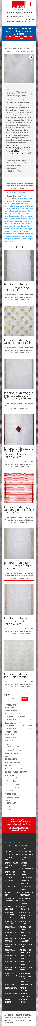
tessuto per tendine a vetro (13, 231)
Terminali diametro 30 (12, 723)
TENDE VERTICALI (13, 787)
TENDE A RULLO (12, 778)
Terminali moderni (11, 753)
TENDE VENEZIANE (13, 784)
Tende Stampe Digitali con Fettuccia (25, 979)
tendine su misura (10, 213)
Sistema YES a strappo (14, 747)
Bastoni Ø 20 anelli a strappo (16, 716)
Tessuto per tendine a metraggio (21, 229)
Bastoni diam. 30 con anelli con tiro (19, 729)
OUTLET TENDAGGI (10, 794)
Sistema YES (9, 744)
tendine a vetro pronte (22, 211)
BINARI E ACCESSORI (11, 791)
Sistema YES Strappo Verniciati (25, 900)
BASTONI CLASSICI (10, 705)
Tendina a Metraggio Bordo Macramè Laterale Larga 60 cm (18, 206)
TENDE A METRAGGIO (12, 762)
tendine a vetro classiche (17, 208)
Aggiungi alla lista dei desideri (14, 193)
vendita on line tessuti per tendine (15, 236)
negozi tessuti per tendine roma (19, 201)
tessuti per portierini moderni (14, 221)
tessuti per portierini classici (23, 218)
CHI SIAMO (7, 800)
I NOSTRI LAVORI (10, 803)
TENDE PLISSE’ (12, 781)
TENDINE (8, 765)
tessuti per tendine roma (12, 226)
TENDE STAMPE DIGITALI (13, 769)
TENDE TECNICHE (11, 775)
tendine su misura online (15, 216)
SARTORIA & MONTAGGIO (12, 797)
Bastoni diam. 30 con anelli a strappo (19, 725)
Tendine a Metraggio (15, 48)
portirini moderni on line (12, 203)
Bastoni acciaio (10, 734)
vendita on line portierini (25, 234)
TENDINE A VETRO (11, 994)
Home (5, 48)
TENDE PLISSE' (25, 973)
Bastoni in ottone (11, 711)
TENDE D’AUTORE (11, 759)
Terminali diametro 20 (12, 714)
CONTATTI (8, 806)
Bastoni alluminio (11, 738)
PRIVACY (8, 809)
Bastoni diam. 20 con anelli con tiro (19, 720)
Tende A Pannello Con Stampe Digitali (11, 914)
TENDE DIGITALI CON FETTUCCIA (16, 772)
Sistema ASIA (9, 741)
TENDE (6, 756)
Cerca (25, 699)
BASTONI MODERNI (10, 732)
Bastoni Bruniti (10, 707)
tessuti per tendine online (23, 223)
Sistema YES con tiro (14, 750)
